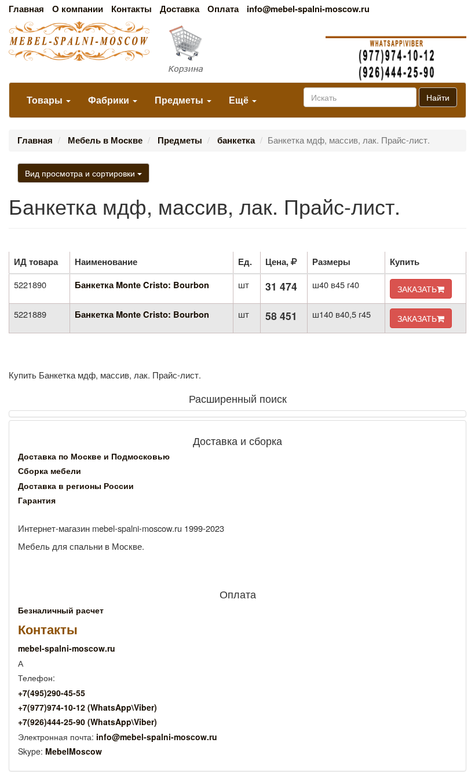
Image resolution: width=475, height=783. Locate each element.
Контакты (131, 9)
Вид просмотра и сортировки (81, 173)
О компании (77, 9)
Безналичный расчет (61, 610)
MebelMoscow (73, 751)
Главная (26, 9)
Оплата (223, 9)
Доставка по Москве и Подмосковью (94, 456)
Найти (438, 97)
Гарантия (37, 500)
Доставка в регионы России (76, 485)
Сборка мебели (49, 470)
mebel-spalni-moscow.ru (66, 648)
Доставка (179, 9)
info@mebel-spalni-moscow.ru (308, 9)
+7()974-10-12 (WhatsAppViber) (87, 707)
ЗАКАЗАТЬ (417, 289)
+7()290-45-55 (51, 693)
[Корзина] (237, 49)
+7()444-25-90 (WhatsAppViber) (87, 721)
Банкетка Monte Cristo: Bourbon (142, 285)
